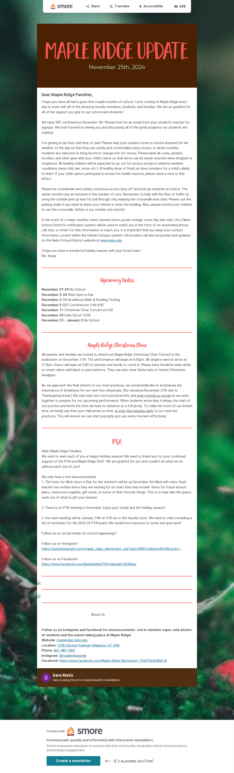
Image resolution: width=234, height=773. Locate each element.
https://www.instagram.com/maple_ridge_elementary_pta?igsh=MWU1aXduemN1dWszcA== (111, 549)
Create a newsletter (73, 761)
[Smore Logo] (61, 6)
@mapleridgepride (72, 656)
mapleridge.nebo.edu (72, 640)
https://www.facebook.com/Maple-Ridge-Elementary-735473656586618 (113, 661)
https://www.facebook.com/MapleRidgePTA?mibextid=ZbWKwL (89, 564)
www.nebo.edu (111, 240)
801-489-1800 (64, 650)
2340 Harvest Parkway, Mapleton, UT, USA (89, 645)
